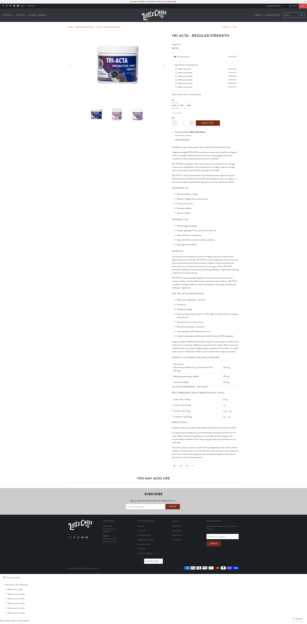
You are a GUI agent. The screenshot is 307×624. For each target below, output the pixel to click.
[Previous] (70, 66)
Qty (173, 118)
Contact (31, 6)
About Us (140, 526)
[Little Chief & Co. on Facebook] (7, 6)
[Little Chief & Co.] (154, 15)
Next (235, 27)
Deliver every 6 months (16, 612)
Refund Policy (176, 526)
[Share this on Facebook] (180, 466)
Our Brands (141, 548)
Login (294, 6)
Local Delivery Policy (144, 535)
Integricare (176, 44)
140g (181, 105)
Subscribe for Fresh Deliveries (16, 584)
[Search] (302, 15)
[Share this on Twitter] (174, 466)
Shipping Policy (177, 530)
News (23, 6)
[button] (8, 15)
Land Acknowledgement (145, 553)
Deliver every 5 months (16, 608)
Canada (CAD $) (273, 6)
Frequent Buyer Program (145, 539)
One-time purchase (12, 577)
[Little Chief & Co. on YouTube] (18, 6)
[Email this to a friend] (193, 466)
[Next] (163, 66)
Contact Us (141, 530)
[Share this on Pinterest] (187, 466)
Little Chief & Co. (80, 568)
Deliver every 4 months (16, 603)
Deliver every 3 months (16, 598)
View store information (182, 139)
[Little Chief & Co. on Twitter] (14, 6)
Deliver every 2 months (16, 594)
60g (174, 105)
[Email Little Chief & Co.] (3, 6)
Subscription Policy (143, 544)
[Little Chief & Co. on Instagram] (10, 6)
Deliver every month (15, 589)
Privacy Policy (176, 539)
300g (189, 105)
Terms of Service (177, 535)
